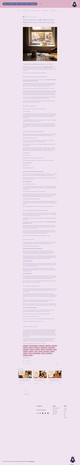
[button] (43, 4)
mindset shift (25, 347)
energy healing (25, 355)
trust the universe (49, 353)
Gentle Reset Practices (53, 10)
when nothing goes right (36, 353)
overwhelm (25, 353)
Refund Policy (55, 413)
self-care (36, 351)
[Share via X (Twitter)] (25, 360)
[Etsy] (37, 413)
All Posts (19, 10)
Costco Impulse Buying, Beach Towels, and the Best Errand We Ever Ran (24, 380)
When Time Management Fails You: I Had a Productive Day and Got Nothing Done (39, 380)
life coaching (52, 351)
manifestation (25, 351)
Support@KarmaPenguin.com (41, 409)
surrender (29, 353)
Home (65, 408)
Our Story (65, 410)
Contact (65, 417)
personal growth (41, 345)
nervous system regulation (34, 345)
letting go (54, 349)
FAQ (64, 413)
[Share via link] (30, 360)
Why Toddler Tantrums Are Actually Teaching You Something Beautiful (55, 380)
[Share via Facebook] (23, 360)
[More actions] (56, 16)
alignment (43, 353)
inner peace (43, 349)
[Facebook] (42, 413)
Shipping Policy (55, 411)
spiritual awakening (49, 349)
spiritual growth (54, 345)
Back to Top (71, 464)
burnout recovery (36, 347)
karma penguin (25, 345)
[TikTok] (45, 413)
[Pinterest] (48, 413)
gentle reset (30, 347)
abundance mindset (44, 347)
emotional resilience (52, 347)
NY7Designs (31, 461)
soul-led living (37, 349)
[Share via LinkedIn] (27, 360)
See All (61, 368)
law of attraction (46, 351)
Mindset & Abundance (26, 10)
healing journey (48, 345)
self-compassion (26, 349)
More (59, 10)
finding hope (31, 351)
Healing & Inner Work (45, 10)
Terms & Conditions (56, 408)
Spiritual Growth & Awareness (35, 10)
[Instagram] (40, 413)
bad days (30, 355)
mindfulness (32, 349)
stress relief (40, 351)
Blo (64, 415)
